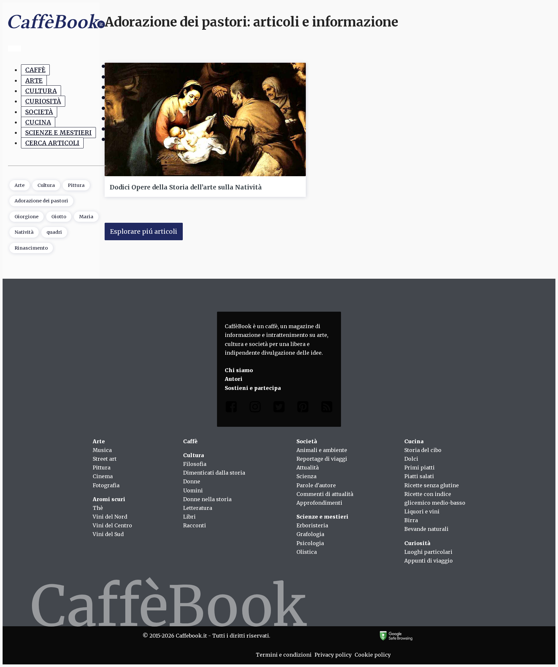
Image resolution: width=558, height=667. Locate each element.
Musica (102, 450)
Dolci (411, 459)
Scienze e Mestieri (58, 132)
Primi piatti (419, 467)
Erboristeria (312, 525)
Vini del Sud (108, 534)
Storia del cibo (422, 450)
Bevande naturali (426, 529)
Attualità (307, 467)
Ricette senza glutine (431, 485)
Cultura (41, 91)
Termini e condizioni (284, 654)
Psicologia (310, 543)
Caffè (35, 70)
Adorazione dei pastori (41, 201)
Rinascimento (31, 248)
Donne (191, 481)
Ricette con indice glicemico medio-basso (434, 498)
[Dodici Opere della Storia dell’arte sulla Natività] (205, 119)
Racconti (194, 525)
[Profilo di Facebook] (231, 408)
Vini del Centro (112, 525)
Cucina (38, 122)
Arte (34, 80)
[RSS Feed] (326, 408)
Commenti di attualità (324, 494)
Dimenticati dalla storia (214, 472)
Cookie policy (373, 654)
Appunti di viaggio (428, 560)
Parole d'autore (316, 485)
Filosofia (194, 464)
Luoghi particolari (428, 552)
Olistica (306, 552)
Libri (189, 516)
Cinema (103, 476)
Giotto (58, 217)
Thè (98, 508)
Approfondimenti (319, 503)
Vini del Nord (110, 516)
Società (39, 111)
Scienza (306, 476)
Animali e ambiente (321, 450)
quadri (54, 232)
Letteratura (197, 508)
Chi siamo (239, 370)
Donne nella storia (207, 499)
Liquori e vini (421, 511)
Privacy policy (333, 654)
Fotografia (106, 485)
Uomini (193, 490)
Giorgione (26, 217)
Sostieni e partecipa (253, 388)
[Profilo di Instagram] (255, 408)
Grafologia (310, 534)
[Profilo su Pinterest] (302, 408)
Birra (411, 520)
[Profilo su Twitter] (279, 408)
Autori (234, 379)
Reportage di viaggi (321, 459)
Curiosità (43, 101)
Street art (105, 459)
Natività (24, 232)
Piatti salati (419, 476)
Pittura (76, 185)
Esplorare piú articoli (143, 231)
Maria (86, 217)
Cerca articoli (52, 143)
